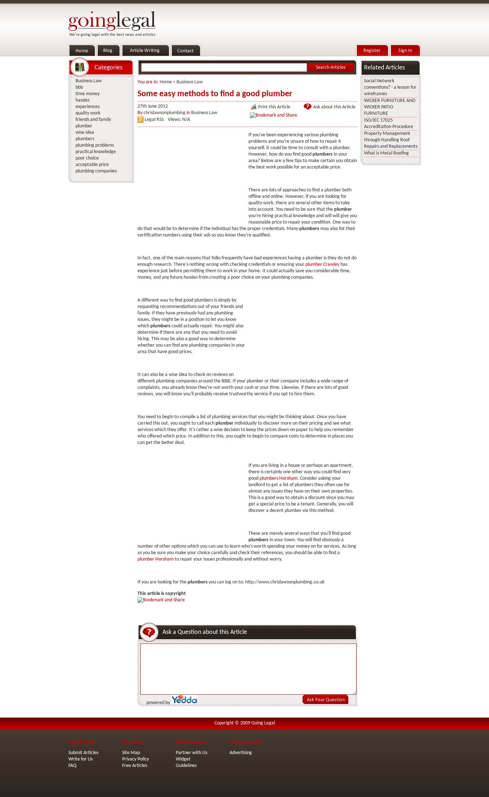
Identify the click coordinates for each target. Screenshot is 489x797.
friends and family (93, 119)
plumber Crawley (322, 264)
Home (166, 82)
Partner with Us (191, 753)
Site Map (131, 753)
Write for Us (80, 759)
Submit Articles (83, 753)
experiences (88, 106)
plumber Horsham (155, 559)
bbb (79, 87)
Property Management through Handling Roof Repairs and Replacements (390, 140)
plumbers (85, 139)
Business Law (189, 82)
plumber (84, 126)
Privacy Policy (135, 759)
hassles (82, 100)
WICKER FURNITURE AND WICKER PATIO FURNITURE (390, 107)
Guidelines (186, 765)
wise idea (85, 132)
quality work (88, 113)
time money (88, 94)
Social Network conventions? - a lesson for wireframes (390, 87)
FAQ (72, 765)
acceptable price (92, 164)
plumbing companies (96, 171)
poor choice (87, 158)
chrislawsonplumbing (164, 113)
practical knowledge (96, 152)
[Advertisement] (191, 176)
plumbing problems (95, 145)
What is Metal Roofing (386, 153)
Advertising (240, 753)
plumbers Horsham (278, 478)
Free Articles (134, 765)
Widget (183, 759)
